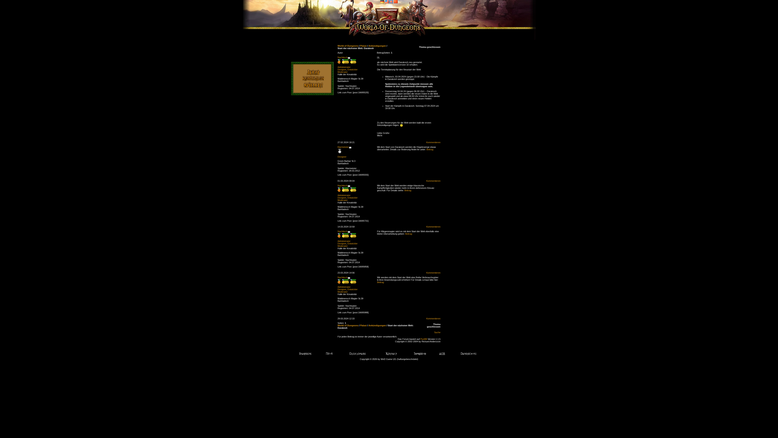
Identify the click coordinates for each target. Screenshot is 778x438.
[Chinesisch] (396, 1)
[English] (389, 1)
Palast (363, 46)
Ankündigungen (377, 46)
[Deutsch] (382, 1)
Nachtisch (342, 57)
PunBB (423, 339)
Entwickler (352, 69)
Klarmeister (343, 147)
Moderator (343, 72)
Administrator (344, 67)
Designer (342, 69)
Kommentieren (433, 142)
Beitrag (429, 149)
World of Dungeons (348, 46)
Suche (437, 332)
